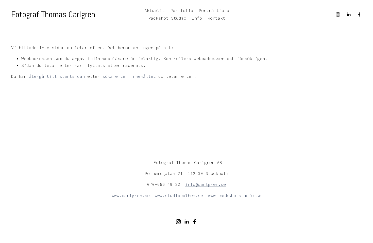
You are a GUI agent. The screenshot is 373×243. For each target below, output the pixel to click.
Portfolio (181, 10)
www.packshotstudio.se (234, 195)
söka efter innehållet (129, 76)
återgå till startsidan (57, 76)
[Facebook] (359, 14)
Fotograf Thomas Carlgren (53, 14)
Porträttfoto (214, 10)
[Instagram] (338, 14)
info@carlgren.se (205, 184)
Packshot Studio (167, 18)
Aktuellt (154, 10)
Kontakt (216, 18)
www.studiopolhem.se (179, 195)
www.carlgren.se (131, 195)
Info (197, 18)
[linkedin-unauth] (348, 14)
